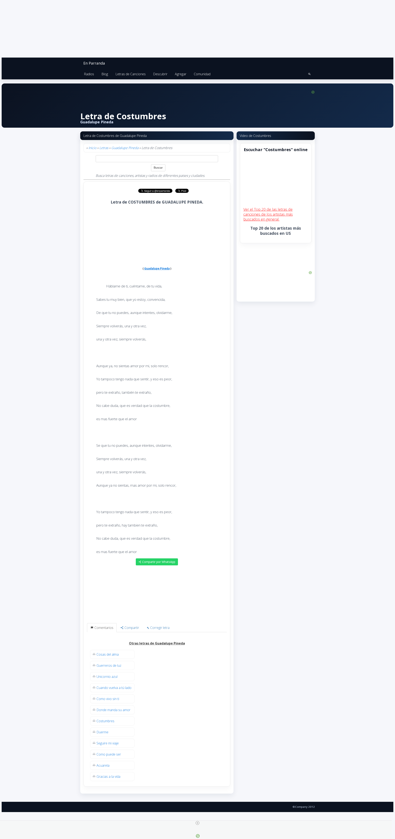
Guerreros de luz (108, 665)
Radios (89, 74)
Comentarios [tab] (103, 627)
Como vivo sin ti (107, 699)
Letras (103, 148)
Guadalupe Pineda (124, 148)
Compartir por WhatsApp (158, 562)
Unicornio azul (106, 676)
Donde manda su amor (113, 710)
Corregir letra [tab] (159, 627)
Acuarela (102, 765)
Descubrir (160, 74)
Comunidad (202, 74)
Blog (104, 74)
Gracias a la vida (108, 776)
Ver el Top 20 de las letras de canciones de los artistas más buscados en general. (268, 214)
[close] (197, 823)
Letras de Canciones (130, 74)
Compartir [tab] (131, 627)
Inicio (92, 148)
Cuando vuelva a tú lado (113, 687)
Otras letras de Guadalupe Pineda (157, 643)
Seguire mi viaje (107, 743)
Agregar (180, 74)
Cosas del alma (107, 654)
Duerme (102, 732)
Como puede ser (108, 754)
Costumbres (105, 721)
